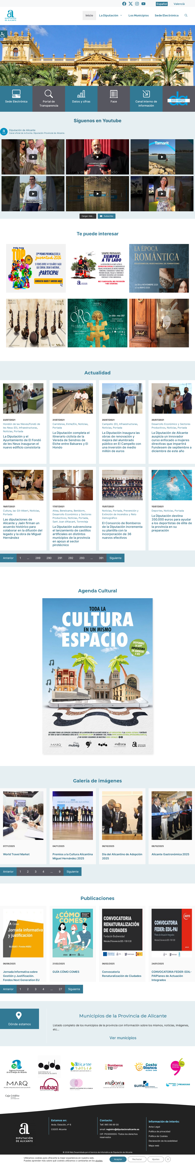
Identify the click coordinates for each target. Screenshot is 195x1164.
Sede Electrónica (167, 15)
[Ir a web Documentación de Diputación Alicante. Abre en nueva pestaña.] (81, 99)
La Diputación (108, 15)
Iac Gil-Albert (20, 510)
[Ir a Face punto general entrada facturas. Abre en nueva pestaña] (114, 99)
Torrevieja (82, 521)
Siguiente (115, 558)
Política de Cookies (158, 1136)
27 (60, 989)
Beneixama (66, 510)
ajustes (98, 1160)
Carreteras (59, 423)
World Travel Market (16, 854)
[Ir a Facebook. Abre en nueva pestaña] (124, 4)
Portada (18, 431)
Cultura (7, 510)
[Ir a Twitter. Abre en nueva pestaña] (130, 4)
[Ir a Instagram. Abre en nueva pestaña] (137, 4)
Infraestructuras (28, 427)
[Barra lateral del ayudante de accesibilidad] (3, 34)
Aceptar (118, 1159)
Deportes (157, 510)
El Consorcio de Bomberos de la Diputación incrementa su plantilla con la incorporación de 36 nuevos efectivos (122, 530)
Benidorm (79, 510)
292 (70, 558)
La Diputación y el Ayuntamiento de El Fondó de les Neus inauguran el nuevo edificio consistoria (22, 442)
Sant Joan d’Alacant (64, 521)
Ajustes (155, 1159)
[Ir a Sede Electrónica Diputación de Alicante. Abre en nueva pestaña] (16, 99)
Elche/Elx (71, 423)
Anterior (8, 558)
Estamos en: (59, 1120)
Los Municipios (139, 15)
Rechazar (137, 1159)
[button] (186, 15)
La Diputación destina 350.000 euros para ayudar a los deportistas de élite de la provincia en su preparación (172, 523)
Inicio (89, 15)
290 (48, 558)
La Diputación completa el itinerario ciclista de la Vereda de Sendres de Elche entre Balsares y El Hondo (71, 440)
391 (101, 558)
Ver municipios (123, 1038)
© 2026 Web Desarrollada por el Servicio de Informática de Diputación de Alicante (97, 1152)
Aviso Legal (154, 1126)
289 (37, 558)
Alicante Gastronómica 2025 (170, 854)
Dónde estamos (19, 1024)
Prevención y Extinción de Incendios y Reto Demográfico (120, 514)
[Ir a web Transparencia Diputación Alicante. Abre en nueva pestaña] (48, 99)
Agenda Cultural (97, 591)
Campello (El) (110, 423)
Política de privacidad (159, 1131)
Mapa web (154, 1145)
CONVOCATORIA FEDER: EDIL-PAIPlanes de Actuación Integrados (171, 976)
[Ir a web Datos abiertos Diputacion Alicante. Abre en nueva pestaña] (179, 99)
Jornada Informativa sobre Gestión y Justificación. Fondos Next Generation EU (21, 976)
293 (81, 558)
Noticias (7, 431)
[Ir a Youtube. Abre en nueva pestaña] (143, 4)
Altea (55, 510)
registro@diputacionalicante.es (122, 1129)
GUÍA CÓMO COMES (66, 971)
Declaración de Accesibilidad (163, 1141)
